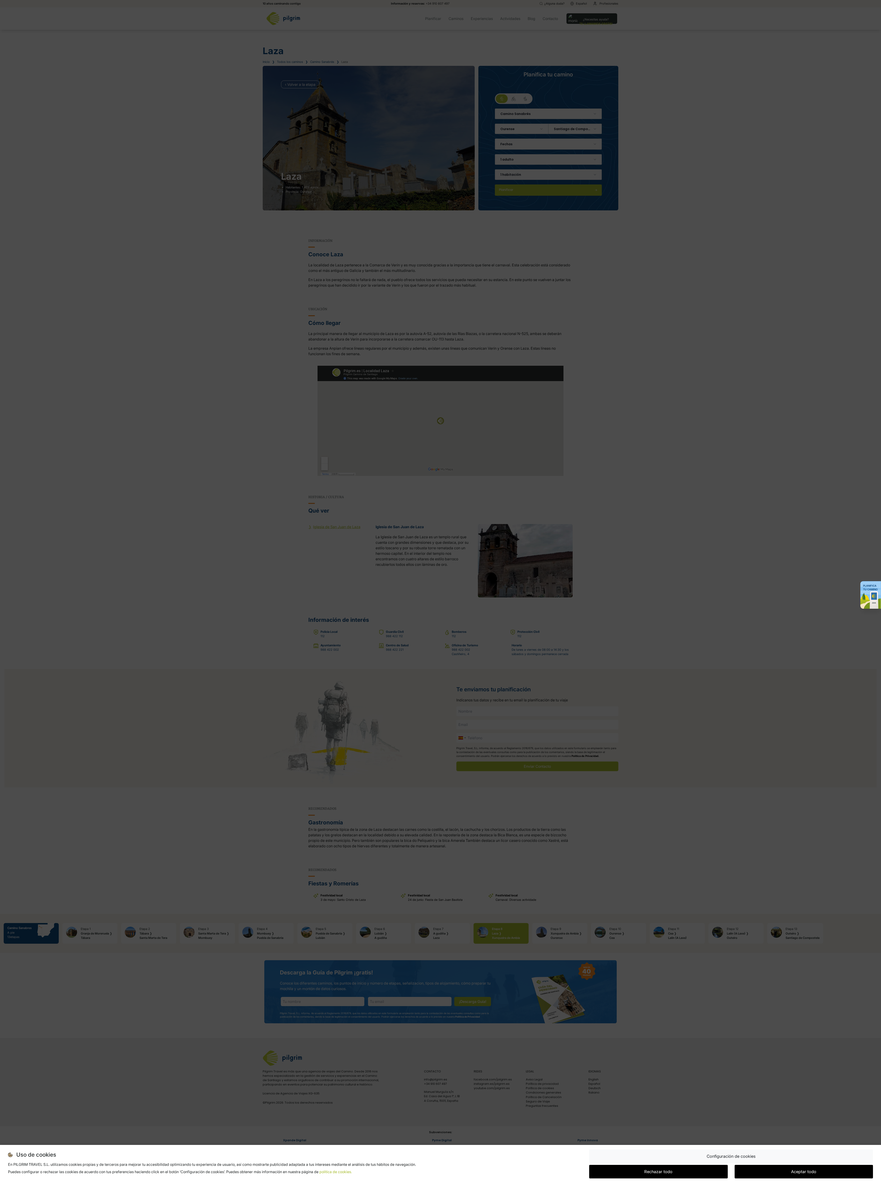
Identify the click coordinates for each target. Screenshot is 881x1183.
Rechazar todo (658, 1171)
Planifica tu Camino (870, 587)
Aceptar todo (803, 1171)
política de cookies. (335, 1171)
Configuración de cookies (731, 1156)
